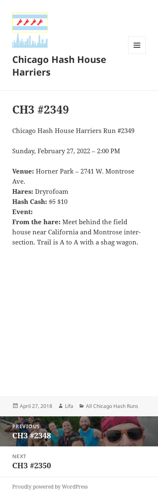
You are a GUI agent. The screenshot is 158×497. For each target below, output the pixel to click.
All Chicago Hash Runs (112, 406)
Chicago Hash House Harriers (59, 65)
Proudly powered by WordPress (50, 486)
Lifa (69, 406)
